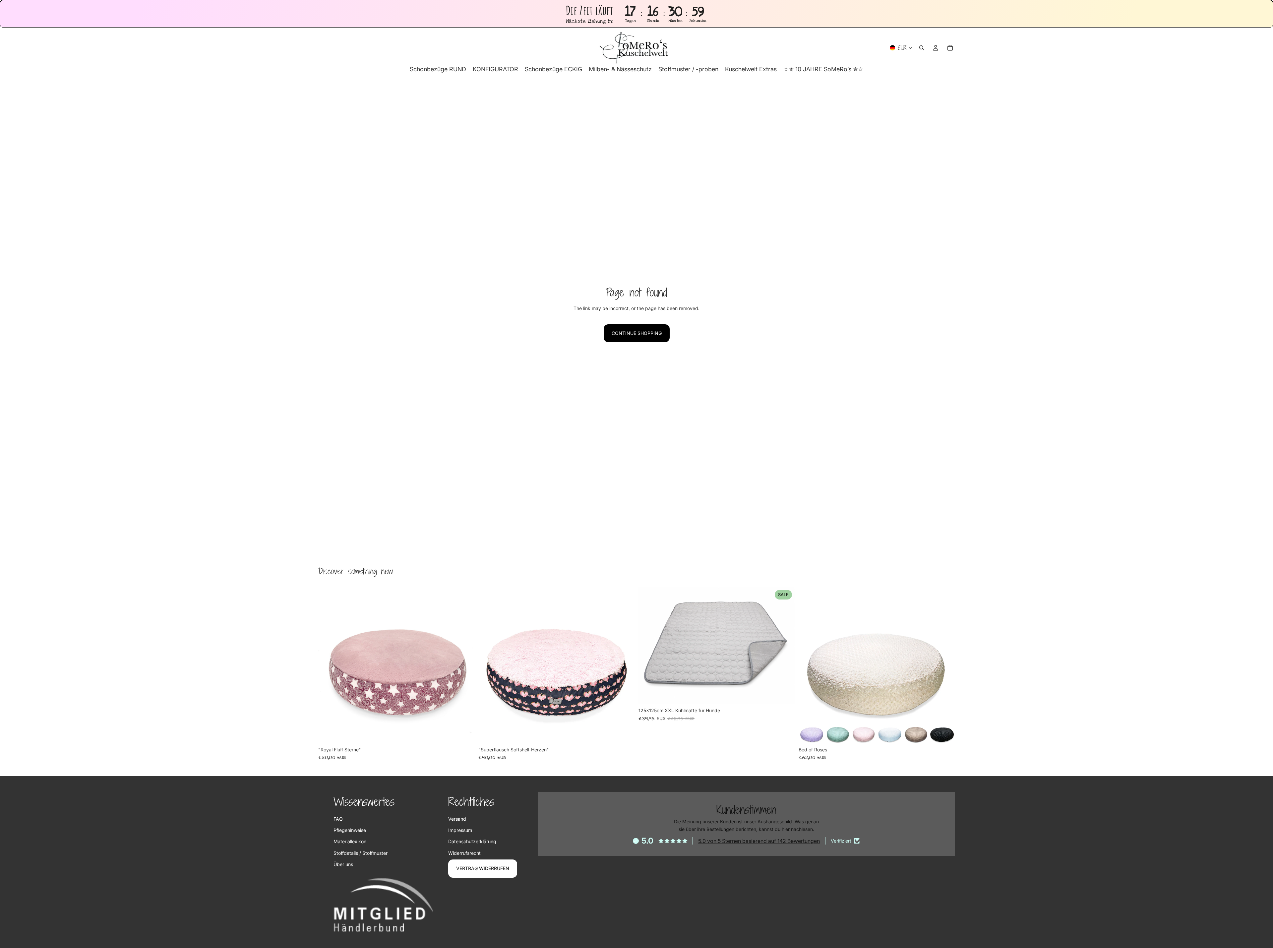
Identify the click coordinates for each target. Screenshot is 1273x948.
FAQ (338, 819)
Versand (457, 819)
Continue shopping (637, 333)
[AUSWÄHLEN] (784, 694)
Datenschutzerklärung (472, 841)
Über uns (343, 864)
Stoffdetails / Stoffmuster (360, 853)
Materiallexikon (349, 841)
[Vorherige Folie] (328, 665)
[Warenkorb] (950, 47)
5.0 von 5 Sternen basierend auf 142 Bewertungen (759, 841)
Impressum (460, 830)
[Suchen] (921, 47)
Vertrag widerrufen (482, 868)
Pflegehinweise (349, 830)
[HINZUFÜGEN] (464, 733)
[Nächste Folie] (464, 665)
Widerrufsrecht (464, 853)
